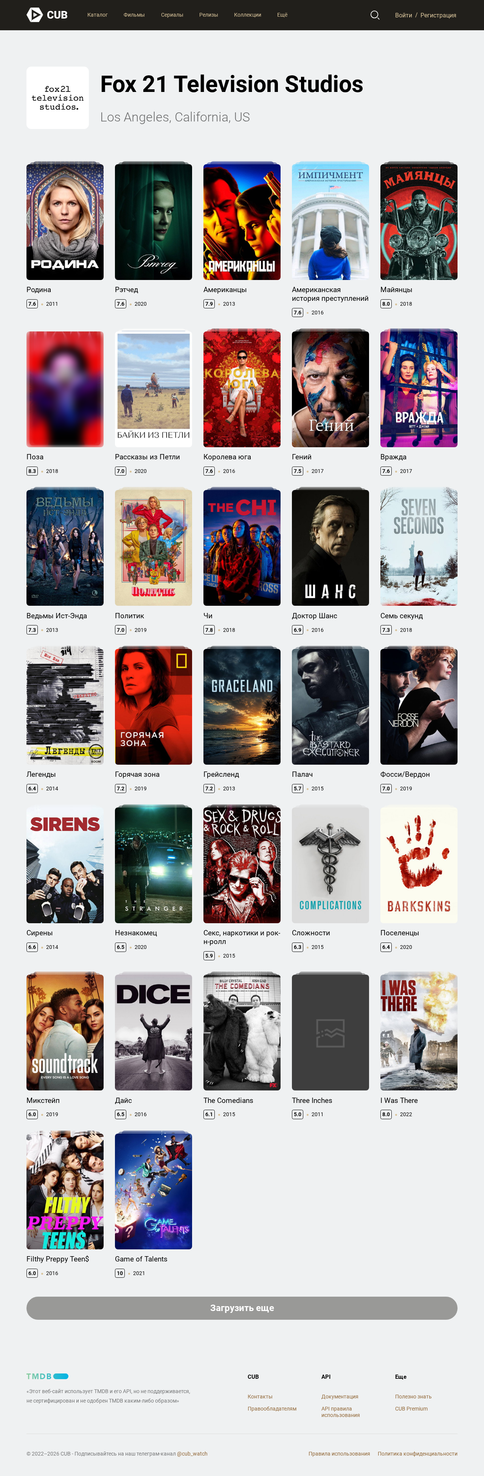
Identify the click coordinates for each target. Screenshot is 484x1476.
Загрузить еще (242, 1308)
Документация (339, 1397)
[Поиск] (375, 15)
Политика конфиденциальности (418, 1454)
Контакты (260, 1397)
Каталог (97, 15)
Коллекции (247, 15)
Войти (403, 15)
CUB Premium (411, 1409)
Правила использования (339, 1454)
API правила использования (340, 1412)
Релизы (208, 15)
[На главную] (47, 15)
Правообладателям (272, 1409)
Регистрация (438, 15)
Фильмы (134, 15)
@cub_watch (192, 1454)
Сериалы (172, 15)
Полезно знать (413, 1397)
